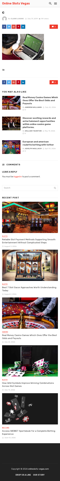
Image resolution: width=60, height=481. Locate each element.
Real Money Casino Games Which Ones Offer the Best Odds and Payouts (40, 100)
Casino (5, 332)
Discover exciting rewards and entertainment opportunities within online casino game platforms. (39, 123)
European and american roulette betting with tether (38, 143)
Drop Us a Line (23, 475)
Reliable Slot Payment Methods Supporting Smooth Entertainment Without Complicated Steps (29, 241)
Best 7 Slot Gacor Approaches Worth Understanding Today (29, 289)
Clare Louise (17, 19)
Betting (5, 427)
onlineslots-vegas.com (38, 469)
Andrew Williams (33, 107)
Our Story (39, 475)
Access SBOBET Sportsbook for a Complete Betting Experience (28, 432)
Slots (5, 236)
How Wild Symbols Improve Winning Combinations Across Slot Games (28, 384)
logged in (18, 176)
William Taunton (33, 131)
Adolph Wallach (33, 148)
